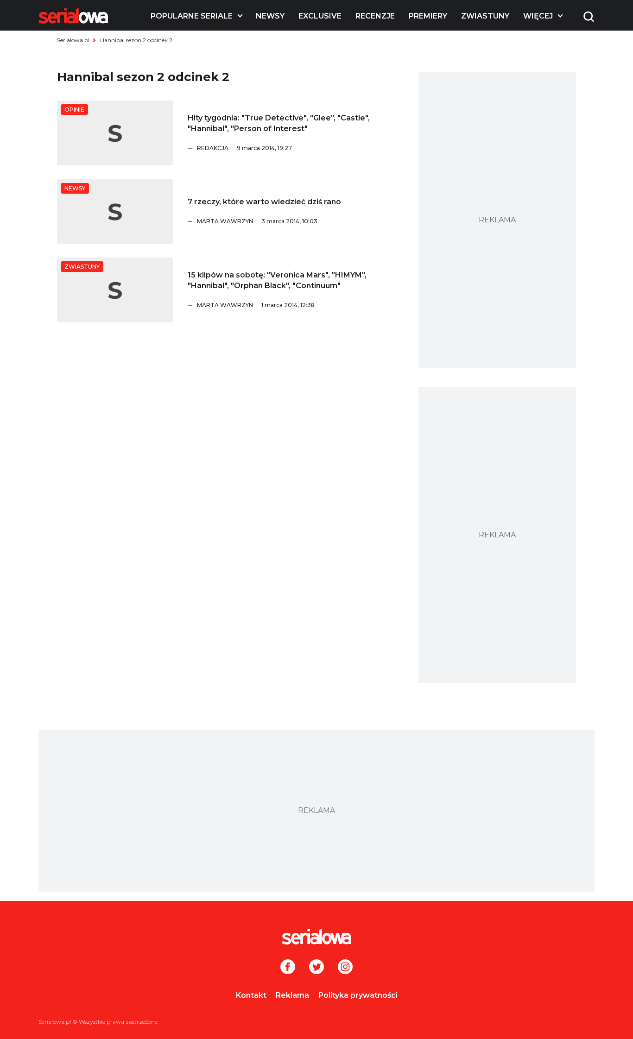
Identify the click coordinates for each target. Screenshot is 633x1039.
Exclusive (320, 16)
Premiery (428, 16)
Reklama (292, 995)
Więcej (538, 16)
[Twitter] (316, 967)
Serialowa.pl (73, 40)
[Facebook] (287, 967)
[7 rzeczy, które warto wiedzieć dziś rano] (115, 211)
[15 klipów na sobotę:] (115, 290)
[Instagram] (345, 967)
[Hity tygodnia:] (115, 133)
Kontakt (251, 995)
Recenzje (375, 16)
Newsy (270, 16)
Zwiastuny (485, 16)
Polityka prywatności (358, 995)
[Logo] (73, 16)
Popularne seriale (192, 16)
